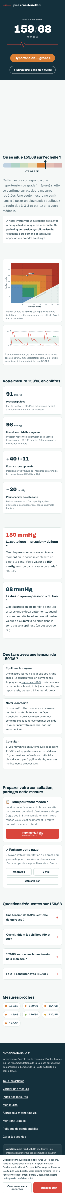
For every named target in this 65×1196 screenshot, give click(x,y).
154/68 (53, 1005)
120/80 (33, 1014)
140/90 (13, 1023)
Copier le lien (32, 881)
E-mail (46, 871)
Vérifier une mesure (16, 1088)
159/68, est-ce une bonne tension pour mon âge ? (28, 957)
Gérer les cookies (14, 1136)
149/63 (13, 1014)
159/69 (33, 1005)
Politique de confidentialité (20, 1128)
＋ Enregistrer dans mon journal (32, 69)
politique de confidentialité (18, 1178)
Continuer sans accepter (17, 1187)
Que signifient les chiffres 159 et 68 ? (28, 937)
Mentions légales (14, 1120)
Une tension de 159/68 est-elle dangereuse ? (27, 917)
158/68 (13, 1005)
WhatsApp (18, 871)
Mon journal (10, 1104)
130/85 (53, 1014)
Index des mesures (15, 1096)
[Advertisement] (32, 113)
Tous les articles (13, 1080)
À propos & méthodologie (20, 1112)
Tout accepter (48, 1187)
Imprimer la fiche (32, 833)
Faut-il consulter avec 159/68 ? (27, 973)
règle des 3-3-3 (31, 682)
